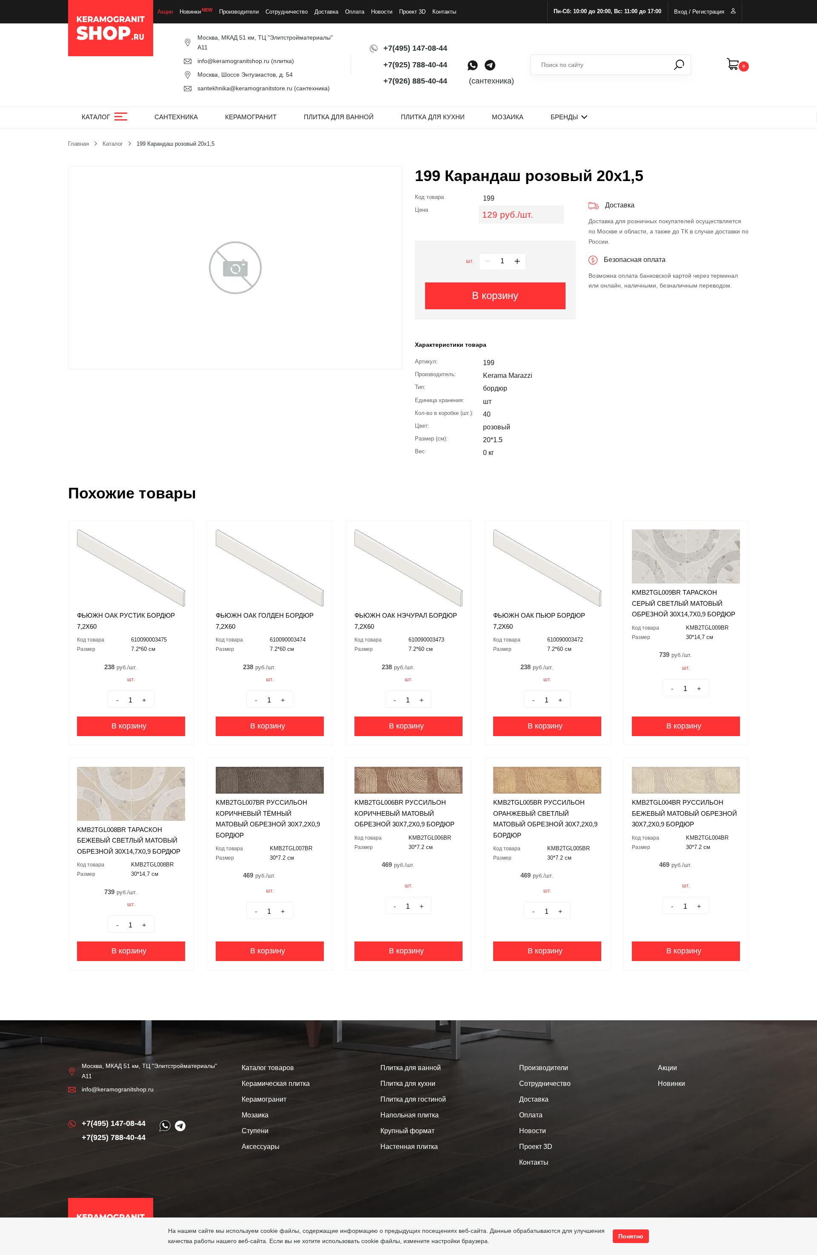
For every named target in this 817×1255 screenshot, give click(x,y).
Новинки (190, 12)
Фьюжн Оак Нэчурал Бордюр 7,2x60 (405, 621)
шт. (470, 261)
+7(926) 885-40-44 (415, 81)
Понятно (630, 1236)
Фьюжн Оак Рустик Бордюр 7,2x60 (126, 621)
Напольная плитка (409, 1115)
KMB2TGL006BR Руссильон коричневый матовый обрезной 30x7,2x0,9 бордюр (404, 813)
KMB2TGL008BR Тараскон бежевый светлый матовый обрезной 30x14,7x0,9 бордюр (128, 840)
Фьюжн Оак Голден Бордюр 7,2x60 (265, 621)
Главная (78, 144)
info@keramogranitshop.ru (233, 61)
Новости (381, 12)
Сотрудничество (287, 12)
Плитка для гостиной (413, 1099)
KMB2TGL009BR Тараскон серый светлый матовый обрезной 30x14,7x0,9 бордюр (683, 603)
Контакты (444, 12)
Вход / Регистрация (699, 12)
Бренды (564, 117)
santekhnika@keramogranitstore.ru (244, 88)
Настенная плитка (409, 1146)
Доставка (326, 12)
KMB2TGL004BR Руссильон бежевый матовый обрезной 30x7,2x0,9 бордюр (684, 813)
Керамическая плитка (276, 1083)
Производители (239, 12)
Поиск (679, 65)
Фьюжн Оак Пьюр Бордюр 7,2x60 (539, 621)
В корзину (495, 295)
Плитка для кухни (433, 117)
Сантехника (176, 117)
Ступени (255, 1130)
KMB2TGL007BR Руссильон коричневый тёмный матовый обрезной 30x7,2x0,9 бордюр (268, 819)
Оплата (354, 12)
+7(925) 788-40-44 (415, 64)
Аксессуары (261, 1146)
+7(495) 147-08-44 (415, 48)
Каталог (96, 117)
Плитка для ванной (339, 117)
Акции (165, 12)
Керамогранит (251, 117)
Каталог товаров (268, 1067)
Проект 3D (412, 12)
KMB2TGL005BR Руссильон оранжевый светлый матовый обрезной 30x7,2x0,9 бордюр (545, 819)
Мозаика (507, 117)
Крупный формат (407, 1130)
